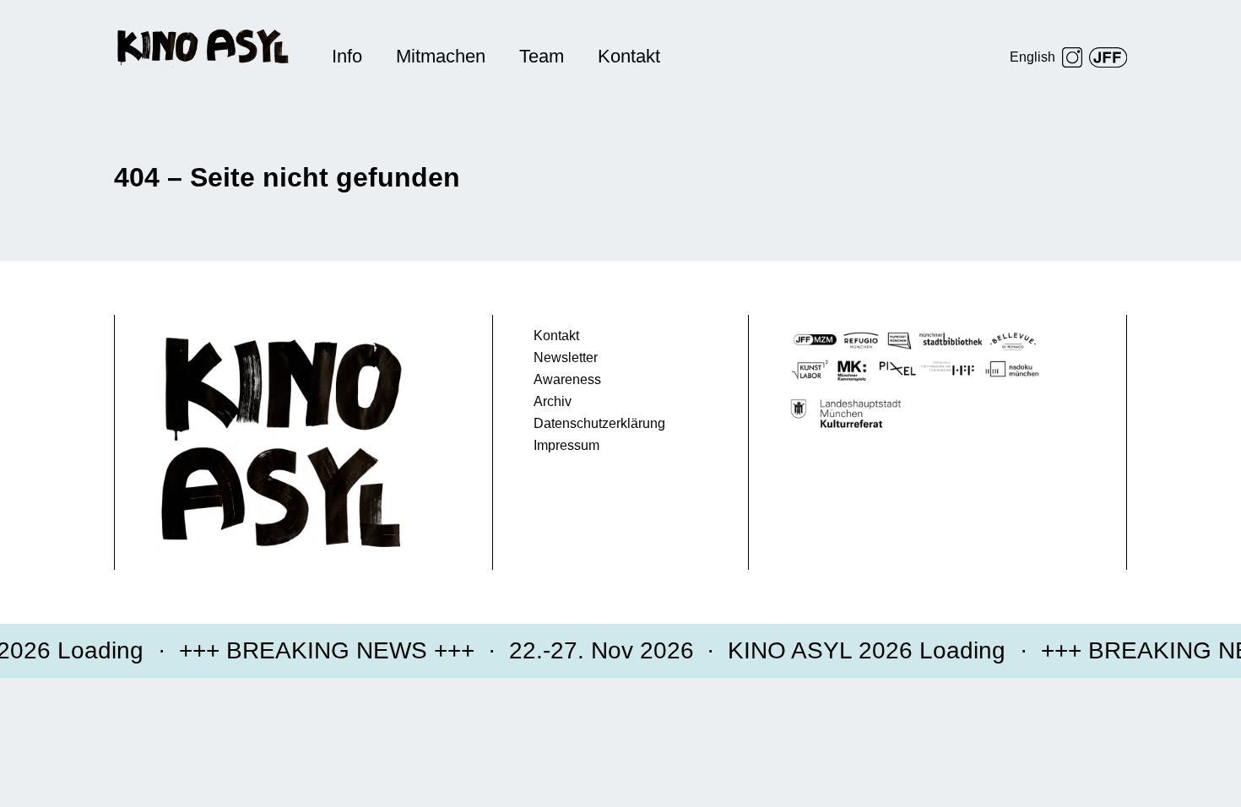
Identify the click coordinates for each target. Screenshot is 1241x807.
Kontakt (629, 56)
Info (347, 56)
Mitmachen (440, 56)
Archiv (553, 401)
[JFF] (1108, 57)
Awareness (567, 379)
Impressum (566, 445)
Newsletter (566, 357)
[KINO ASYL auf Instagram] (1072, 57)
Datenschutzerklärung (599, 423)
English (1032, 57)
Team (541, 56)
